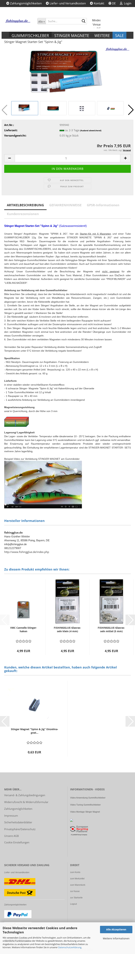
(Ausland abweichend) (90, 130)
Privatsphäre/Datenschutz (20, 829)
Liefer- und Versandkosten (67, 3)
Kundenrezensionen (23, 214)
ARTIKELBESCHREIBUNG (25, 205)
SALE (119, 35)
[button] (112, 3)
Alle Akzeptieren (116, 929)
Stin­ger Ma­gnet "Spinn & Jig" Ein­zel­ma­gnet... (34, 730)
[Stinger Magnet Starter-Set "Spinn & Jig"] (67, 73)
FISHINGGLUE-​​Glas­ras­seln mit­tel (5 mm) (111, 629)
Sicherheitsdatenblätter (18, 822)
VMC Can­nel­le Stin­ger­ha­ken (23, 629)
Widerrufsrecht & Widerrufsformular (26, 802)
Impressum (11, 815)
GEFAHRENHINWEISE (65, 205)
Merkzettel (17, 10)
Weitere (102, 35)
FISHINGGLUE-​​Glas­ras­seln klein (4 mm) (67, 629)
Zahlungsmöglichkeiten (25, 3)
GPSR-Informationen (103, 205)
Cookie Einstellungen (16, 842)
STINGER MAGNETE (71, 35)
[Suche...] (83, 21)
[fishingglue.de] (18, 21)
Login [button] (127, 3)
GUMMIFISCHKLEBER (30, 35)
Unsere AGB (11, 836)
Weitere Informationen (116, 938)
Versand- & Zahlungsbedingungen (24, 795)
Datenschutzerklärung (69, 947)
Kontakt (98, 3)
